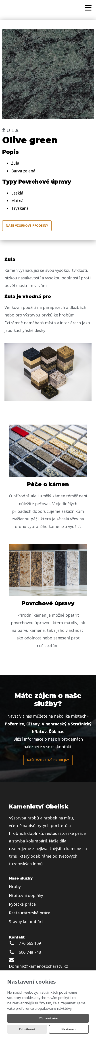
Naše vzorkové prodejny (27, 225)
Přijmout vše (48, 1018)
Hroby (15, 886)
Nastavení (69, 1029)
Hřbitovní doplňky (26, 895)
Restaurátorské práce (29, 912)
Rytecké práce (22, 904)
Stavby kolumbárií (26, 921)
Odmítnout (27, 1029)
